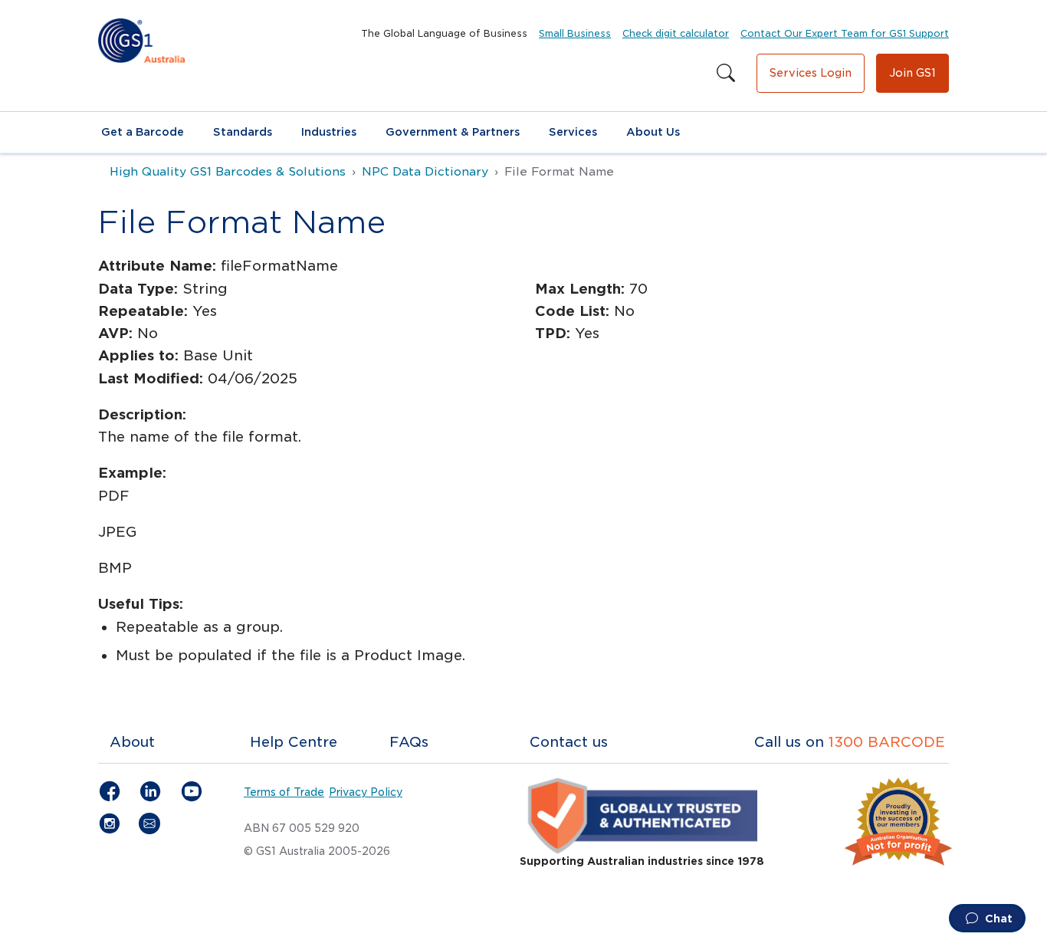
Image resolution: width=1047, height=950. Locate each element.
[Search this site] (726, 74)
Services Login (811, 73)
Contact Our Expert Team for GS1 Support (844, 33)
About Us (653, 132)
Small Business (575, 33)
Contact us (569, 742)
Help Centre (293, 742)
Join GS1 (912, 73)
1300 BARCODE (887, 742)
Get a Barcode (142, 132)
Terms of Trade (284, 792)
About (132, 742)
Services (573, 132)
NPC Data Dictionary (425, 172)
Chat (997, 918)
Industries (328, 132)
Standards (242, 132)
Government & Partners (453, 132)
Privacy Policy (365, 792)
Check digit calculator (675, 33)
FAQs (408, 742)
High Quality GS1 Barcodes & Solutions (228, 172)
